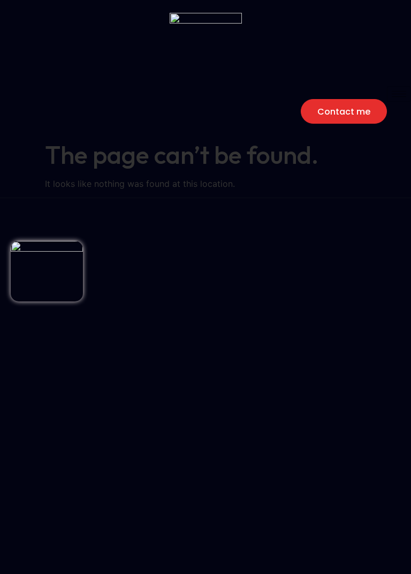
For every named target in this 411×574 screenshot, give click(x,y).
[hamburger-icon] (399, 94)
